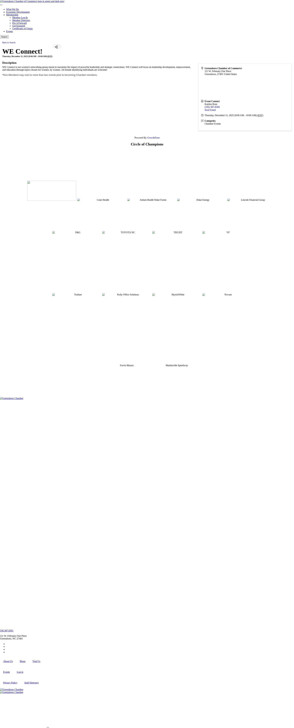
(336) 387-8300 (212, 107)
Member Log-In (20, 17)
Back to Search (8, 42)
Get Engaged (18, 26)
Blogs (22, 661)
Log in (20, 672)
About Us (8, 661)
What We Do (12, 9)
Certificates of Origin (22, 28)
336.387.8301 (6, 630)
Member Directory (21, 20)
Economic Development (18, 12)
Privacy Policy (10, 682)
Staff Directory (31, 682)
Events (9, 31)
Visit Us (36, 661)
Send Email (210, 110)
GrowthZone (153, 137)
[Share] (57, 46)
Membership (12, 14)
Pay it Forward (19, 23)
